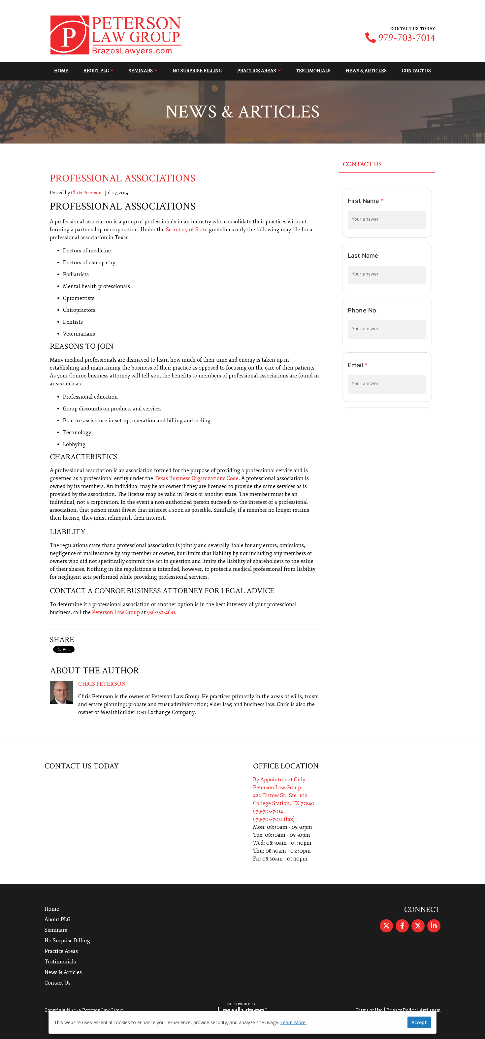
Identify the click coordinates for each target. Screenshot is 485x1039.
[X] (386, 925)
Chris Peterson (86, 193)
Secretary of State (187, 229)
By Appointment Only (279, 779)
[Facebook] (402, 925)
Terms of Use (369, 1010)
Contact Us (416, 71)
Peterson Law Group (116, 612)
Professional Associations (122, 178)
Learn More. (293, 1022)
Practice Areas (256, 71)
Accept (419, 1022)
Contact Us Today (82, 766)
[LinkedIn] (433, 925)
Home (61, 71)
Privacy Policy (401, 1010)
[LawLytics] (242, 1010)
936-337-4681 (161, 612)
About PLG (96, 71)
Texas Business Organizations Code (196, 478)
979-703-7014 (406, 38)
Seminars (141, 71)
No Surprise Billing (197, 71)
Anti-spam (430, 1010)
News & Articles (366, 71)
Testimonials (313, 71)
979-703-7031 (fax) (274, 819)
